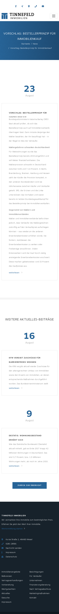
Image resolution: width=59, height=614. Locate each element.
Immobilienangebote (11, 571)
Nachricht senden (14, 548)
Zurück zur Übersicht (30, 485)
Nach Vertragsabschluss (40, 589)
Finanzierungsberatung (40, 584)
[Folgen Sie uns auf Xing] (22, 6)
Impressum (11, 552)
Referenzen (7, 576)
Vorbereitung (8, 584)
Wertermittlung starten (12, 528)
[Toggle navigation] (53, 16)
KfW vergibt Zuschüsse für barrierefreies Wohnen (25, 360)
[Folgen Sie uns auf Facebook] (15, 6)
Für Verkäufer (36, 576)
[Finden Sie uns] (29, 6)
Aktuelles (6, 593)
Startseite (25, 43)
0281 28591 (11, 543)
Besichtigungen (37, 571)
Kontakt (33, 597)
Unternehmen (36, 580)
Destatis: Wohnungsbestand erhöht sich (25, 437)
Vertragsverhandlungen (12, 580)
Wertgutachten (8, 589)
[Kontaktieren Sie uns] (36, 6)
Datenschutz (11, 556)
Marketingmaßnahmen (40, 593)
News (35, 43)
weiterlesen (14, 272)
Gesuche (6, 597)
